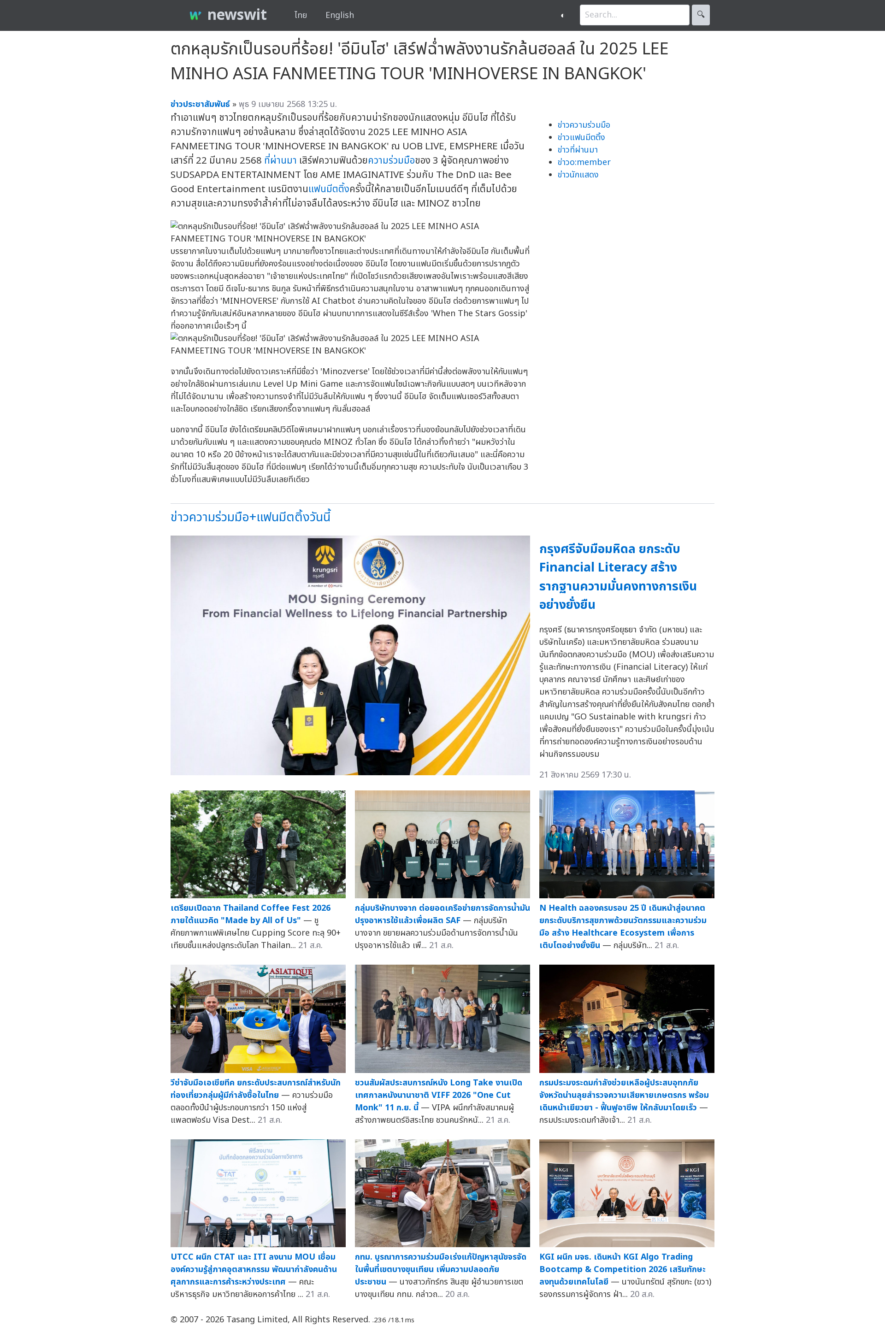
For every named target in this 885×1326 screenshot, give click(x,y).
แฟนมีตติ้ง (328, 189)
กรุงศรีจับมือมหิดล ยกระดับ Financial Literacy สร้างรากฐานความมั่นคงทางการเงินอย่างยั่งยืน (618, 577)
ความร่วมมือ (391, 160)
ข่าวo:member (584, 162)
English (339, 15)
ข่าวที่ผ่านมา (578, 150)
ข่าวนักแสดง (578, 175)
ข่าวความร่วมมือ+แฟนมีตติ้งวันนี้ (250, 517)
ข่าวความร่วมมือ (584, 125)
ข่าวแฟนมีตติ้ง (581, 137)
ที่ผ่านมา (280, 160)
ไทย (301, 15)
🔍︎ (701, 15)
